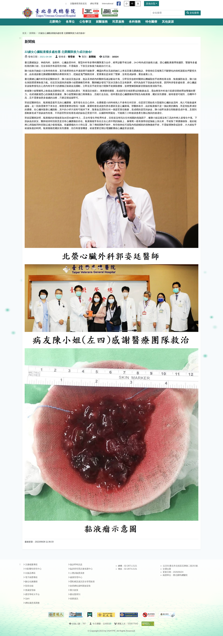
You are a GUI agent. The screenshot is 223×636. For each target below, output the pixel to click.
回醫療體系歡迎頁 (78, 3)
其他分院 (150, 3)
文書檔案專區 (31, 564)
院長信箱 (29, 586)
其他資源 (168, 21)
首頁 (24, 33)
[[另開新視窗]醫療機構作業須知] (128, 615)
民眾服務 (118, 21)
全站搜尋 (194, 12)
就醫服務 (102, 21)
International (107, 3)
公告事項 (85, 21)
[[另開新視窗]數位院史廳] (106, 615)
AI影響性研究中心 (33, 569)
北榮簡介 (55, 21)
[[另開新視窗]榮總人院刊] (56, 615)
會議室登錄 (30, 590)
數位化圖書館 (31, 581)
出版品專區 (30, 573)
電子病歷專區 (31, 577)
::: (66, 3)
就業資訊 (74, 599)
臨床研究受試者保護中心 (81, 569)
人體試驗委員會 (77, 573)
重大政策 (74, 590)
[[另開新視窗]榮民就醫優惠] (75, 615)
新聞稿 (32, 33)
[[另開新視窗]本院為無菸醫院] (148, 615)
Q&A (27, 599)
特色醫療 (151, 21)
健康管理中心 (76, 577)
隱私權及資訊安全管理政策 (82, 581)
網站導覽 (94, 3)
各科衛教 (135, 21)
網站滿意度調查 (32, 603)
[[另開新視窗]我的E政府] (90, 615)
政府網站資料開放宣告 (80, 586)
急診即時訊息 (76, 564)
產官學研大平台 (32, 594)
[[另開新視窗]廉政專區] (167, 615)
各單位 (70, 21)
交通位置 (167, 569)
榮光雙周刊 (75, 594)
